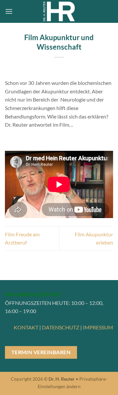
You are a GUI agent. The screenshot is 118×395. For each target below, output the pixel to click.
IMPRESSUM (98, 327)
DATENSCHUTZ (60, 327)
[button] (9, 11)
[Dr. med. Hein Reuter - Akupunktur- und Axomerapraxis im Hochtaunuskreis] (59, 11)
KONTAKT (26, 327)
